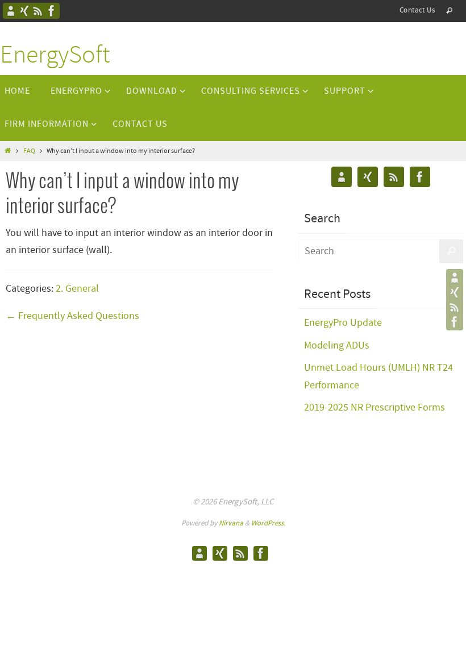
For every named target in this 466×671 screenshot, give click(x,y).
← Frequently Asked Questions (72, 316)
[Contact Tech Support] (11, 11)
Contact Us (417, 10)
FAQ (29, 151)
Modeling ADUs (336, 346)
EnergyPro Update (343, 323)
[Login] (24, 11)
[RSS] (38, 11)
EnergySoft (55, 56)
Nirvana (231, 523)
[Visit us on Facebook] (52, 11)
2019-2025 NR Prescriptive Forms (374, 408)
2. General (77, 289)
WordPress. (268, 523)
